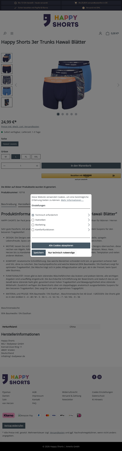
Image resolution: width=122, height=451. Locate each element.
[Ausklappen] (88, 214)
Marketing (40, 224)
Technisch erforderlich (46, 214)
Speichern (39, 252)
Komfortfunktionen (44, 229)
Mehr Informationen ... (72, 200)
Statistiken (40, 219)
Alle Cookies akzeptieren (61, 245)
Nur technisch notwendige (61, 252)
